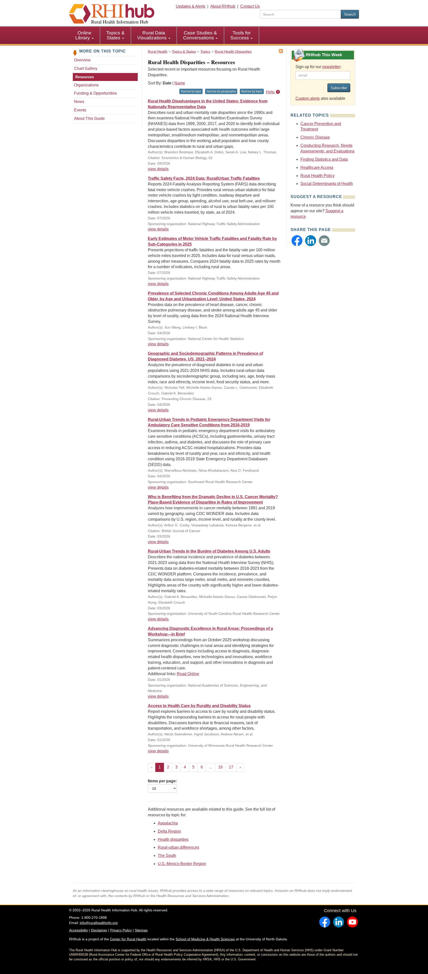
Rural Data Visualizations (152, 35)
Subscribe (339, 88)
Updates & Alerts (190, 6)
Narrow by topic (251, 91)
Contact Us (250, 6)
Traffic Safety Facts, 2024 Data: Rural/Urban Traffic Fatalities (204, 178)
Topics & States (115, 35)
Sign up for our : (318, 67)
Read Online (188, 674)
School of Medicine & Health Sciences (205, 939)
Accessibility (78, 930)
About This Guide (89, 118)
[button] (297, 240)
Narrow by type (191, 91)
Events (80, 110)
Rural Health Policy (317, 176)
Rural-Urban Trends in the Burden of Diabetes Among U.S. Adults (209, 551)
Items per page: (162, 781)
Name (179, 83)
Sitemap (141, 930)
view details (158, 169)
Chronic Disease (315, 137)
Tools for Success (240, 35)
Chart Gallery (85, 68)
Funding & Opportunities (95, 93)
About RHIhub (222, 6)
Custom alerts (307, 98)
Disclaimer (99, 930)
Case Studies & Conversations (200, 35)
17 (231, 767)
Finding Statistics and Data (324, 159)
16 (220, 767)
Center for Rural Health (128, 939)
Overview (82, 60)
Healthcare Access (316, 167)
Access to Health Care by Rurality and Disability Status (199, 706)
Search (350, 14)
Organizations (86, 85)
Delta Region (169, 831)
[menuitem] (84, 35)
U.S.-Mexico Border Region (182, 864)
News (79, 102)
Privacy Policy (121, 930)
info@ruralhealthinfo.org (99, 923)
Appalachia (168, 823)
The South (167, 855)
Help (270, 92)
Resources (84, 77)
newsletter (331, 67)
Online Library (83, 35)
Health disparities (173, 839)
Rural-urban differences (178, 847)
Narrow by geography (221, 91)
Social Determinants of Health (326, 183)
